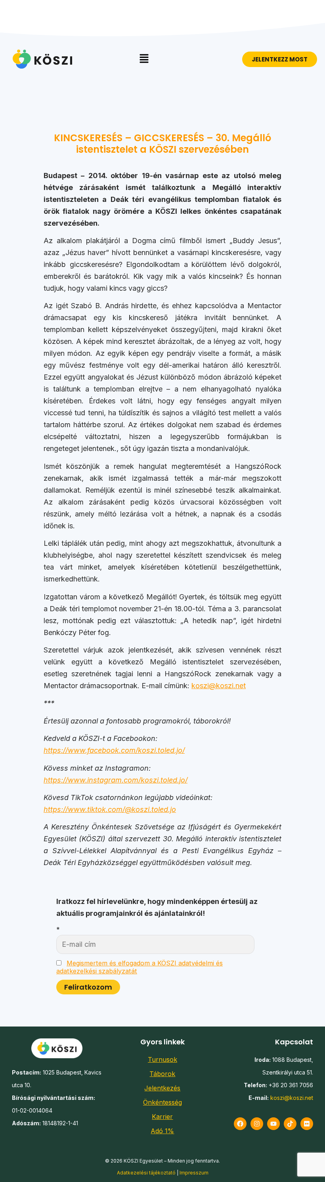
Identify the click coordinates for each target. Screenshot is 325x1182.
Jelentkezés (162, 1088)
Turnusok (162, 1059)
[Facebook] (240, 1123)
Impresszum (194, 1173)
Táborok (162, 1074)
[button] (144, 58)
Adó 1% (162, 1131)
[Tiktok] (290, 1123)
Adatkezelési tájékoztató (146, 1173)
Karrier (162, 1117)
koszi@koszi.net (218, 685)
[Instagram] (256, 1123)
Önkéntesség (162, 1102)
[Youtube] (273, 1123)
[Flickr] (306, 1123)
